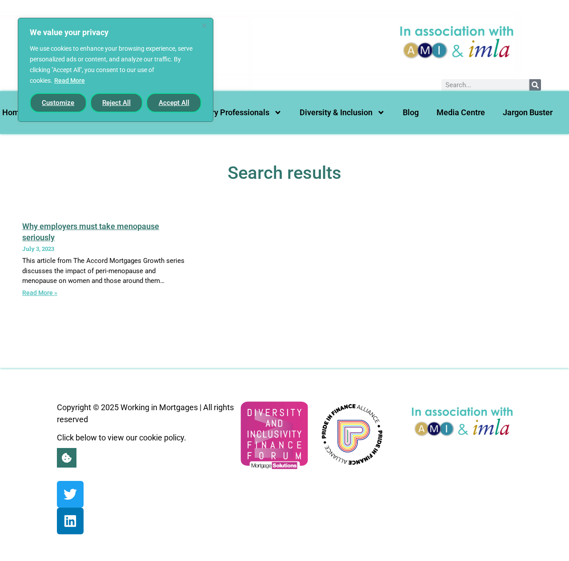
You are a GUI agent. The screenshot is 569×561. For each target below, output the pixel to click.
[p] (352, 434)
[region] (115, 70)
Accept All (174, 103)
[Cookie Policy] (67, 458)
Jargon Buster (528, 112)
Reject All (116, 103)
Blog (411, 112)
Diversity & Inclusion (336, 112)
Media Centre (461, 112)
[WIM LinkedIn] (70, 521)
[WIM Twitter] (70, 494)
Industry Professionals (229, 112)
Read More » (39, 292)
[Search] (535, 85)
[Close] (204, 25)
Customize (58, 103)
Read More (69, 80)
